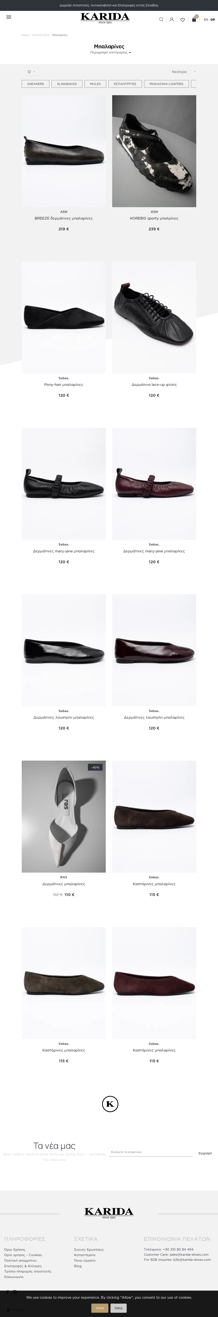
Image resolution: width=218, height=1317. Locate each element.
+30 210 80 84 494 (178, 1249)
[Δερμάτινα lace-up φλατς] (154, 317)
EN (206, 19)
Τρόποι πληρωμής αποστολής (28, 1271)
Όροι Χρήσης (15, 1249)
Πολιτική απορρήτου (20, 1260)
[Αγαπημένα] (28, 102)
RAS (63, 877)
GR (212, 19)
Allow (100, 1308)
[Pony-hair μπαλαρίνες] (64, 317)
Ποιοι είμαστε (85, 1260)
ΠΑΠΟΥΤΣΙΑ (40, 35)
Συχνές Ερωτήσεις (89, 1249)
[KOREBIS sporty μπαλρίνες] (154, 151)
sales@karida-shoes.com (189, 1254)
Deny (118, 1308)
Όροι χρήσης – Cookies (23, 1255)
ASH (63, 212)
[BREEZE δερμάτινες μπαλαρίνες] (64, 151)
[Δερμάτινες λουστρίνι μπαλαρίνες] (64, 650)
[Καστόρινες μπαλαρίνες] (154, 817)
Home (25, 35)
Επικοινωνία (13, 1277)
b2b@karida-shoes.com (192, 1259)
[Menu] (6, 17)
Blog (78, 1266)
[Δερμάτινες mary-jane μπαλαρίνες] (64, 484)
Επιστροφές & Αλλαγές (23, 1266)
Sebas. (64, 378)
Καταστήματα (84, 1255)
